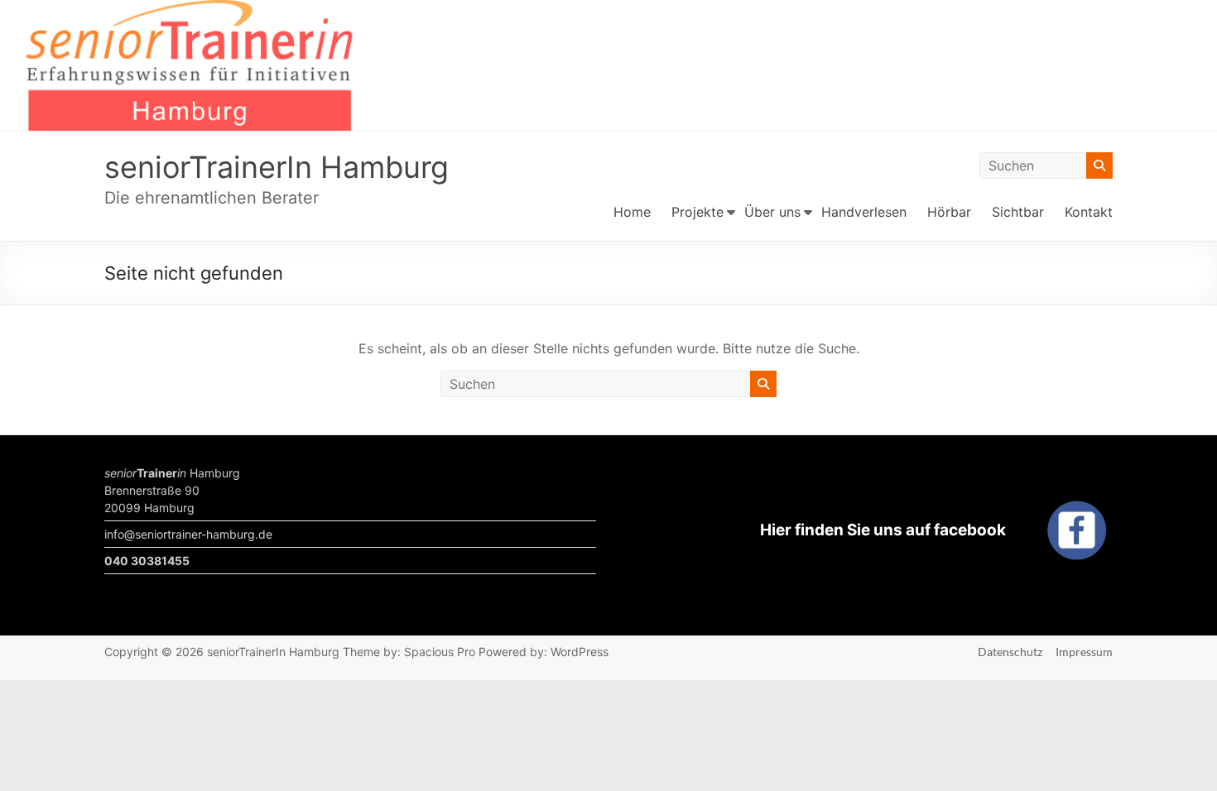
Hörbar (949, 212)
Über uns (772, 212)
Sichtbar (1018, 212)
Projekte (697, 212)
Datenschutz (1010, 652)
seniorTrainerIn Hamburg (276, 167)
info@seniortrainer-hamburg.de (188, 534)
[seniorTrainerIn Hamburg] (608, 11)
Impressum (1084, 652)
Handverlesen (864, 212)
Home (632, 212)
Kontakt (1089, 212)
